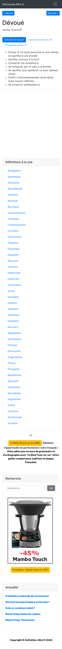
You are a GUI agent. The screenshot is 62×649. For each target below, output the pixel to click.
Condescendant (17, 224)
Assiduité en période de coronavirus (27, 595)
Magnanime (14, 332)
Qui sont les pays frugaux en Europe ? (27, 601)
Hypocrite (13, 278)
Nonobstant (14, 339)
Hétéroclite (14, 272)
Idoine (11, 290)
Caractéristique (16, 212)
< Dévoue (8, 13)
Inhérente (13, 308)
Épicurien (13, 260)
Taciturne (13, 411)
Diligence (13, 242)
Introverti (13, 326)
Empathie (13, 254)
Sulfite (11, 405)
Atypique (13, 200)
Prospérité (13, 369)
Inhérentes (13, 314)
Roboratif (13, 381)
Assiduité (13, 194)
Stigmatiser (14, 399)
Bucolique (13, 206)
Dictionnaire (14, 236)
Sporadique (14, 393)
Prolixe (11, 363)
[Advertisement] (31, 125)
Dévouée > (53, 13)
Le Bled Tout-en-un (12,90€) (25, 443)
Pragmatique (15, 357)
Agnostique (14, 176)
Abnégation (14, 170)
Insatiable (13, 320)
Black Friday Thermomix (20, 619)
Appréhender (15, 188)
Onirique (12, 345)
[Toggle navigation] (55, 4)
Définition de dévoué (14, 40)
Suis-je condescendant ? (20, 607)
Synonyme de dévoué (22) (41, 40)
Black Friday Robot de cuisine (22, 613)
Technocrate (15, 417)
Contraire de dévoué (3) (16, 45)
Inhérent (12, 302)
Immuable (13, 296)
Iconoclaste (14, 284)
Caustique (13, 218)
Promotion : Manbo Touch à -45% (30, 570)
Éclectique (14, 248)
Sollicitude (14, 387)
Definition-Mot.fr (13, 4)
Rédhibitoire (14, 375)
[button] (8, 12)
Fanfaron (13, 266)
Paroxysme (14, 351)
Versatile (12, 423)
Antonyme (13, 182)
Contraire (13, 230)
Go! (51, 488)
